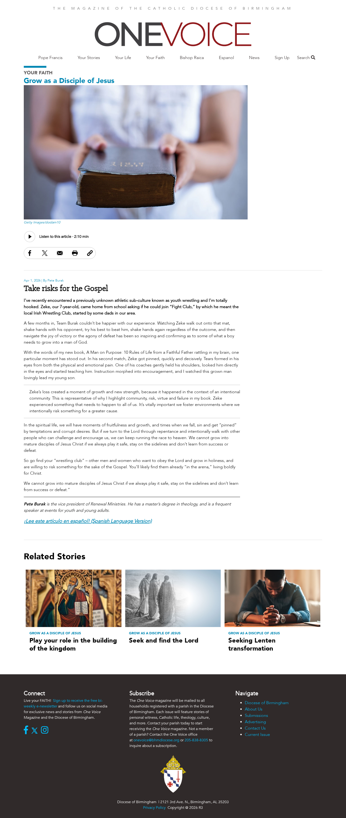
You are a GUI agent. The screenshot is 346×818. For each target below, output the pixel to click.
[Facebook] (27, 730)
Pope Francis (50, 58)
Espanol (226, 58)
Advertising (255, 722)
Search (304, 58)
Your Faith (155, 58)
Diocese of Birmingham (267, 703)
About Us (253, 709)
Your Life (123, 58)
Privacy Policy (154, 807)
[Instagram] (46, 730)
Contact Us (255, 728)
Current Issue (257, 735)
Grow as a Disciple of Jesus (69, 81)
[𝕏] (35, 730)
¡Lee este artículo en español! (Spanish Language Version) (88, 521)
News (254, 58)
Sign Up (282, 58)
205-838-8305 (196, 740)
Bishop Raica (192, 58)
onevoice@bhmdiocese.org (156, 740)
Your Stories (89, 58)
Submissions (256, 716)
